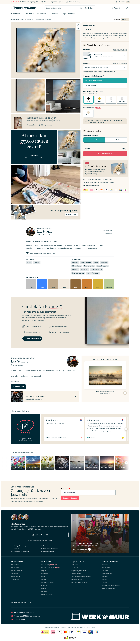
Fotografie (104, 262)
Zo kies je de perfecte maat (119, 63)
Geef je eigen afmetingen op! (100, 72)
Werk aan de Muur (111, 561)
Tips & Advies (68, 14)
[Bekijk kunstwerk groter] (78, 24)
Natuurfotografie (102, 266)
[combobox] (62, 8)
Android (49, 125)
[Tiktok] (31, 602)
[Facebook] (25, 602)
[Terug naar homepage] (23, 7)
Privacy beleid (91, 627)
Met (117, 140)
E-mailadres (65, 488)
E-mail (50, 540)
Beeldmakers (41, 14)
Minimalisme (76, 266)
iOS (42, 125)
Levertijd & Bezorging (50, 549)
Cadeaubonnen (48, 552)
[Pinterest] (22, 602)
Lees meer (108, 233)
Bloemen (75, 262)
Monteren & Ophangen (21, 552)
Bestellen (46, 546)
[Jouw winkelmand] (127, 8)
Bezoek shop (107, 230)
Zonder (95, 140)
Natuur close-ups (78, 273)
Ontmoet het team (80, 549)
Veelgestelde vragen (21, 546)
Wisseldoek (92, 85)
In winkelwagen (106, 153)
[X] (28, 602)
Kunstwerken (15, 14)
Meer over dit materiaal (120, 50)
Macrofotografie (89, 266)
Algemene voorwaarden (52, 627)
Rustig (29, 262)
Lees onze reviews (34, 161)
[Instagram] (19, 602)
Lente (96, 262)
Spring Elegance (96, 269)
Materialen (54, 14)
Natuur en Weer (86, 262)
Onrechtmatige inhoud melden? (77, 627)
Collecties (28, 14)
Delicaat (37, 262)
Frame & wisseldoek (95, 80)
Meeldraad (84, 269)
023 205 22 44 (41, 535)
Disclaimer (63, 627)
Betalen (16, 549)
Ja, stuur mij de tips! (70, 498)
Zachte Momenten (93, 273)
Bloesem (75, 269)
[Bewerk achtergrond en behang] (78, 28)
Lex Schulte (90, 26)
